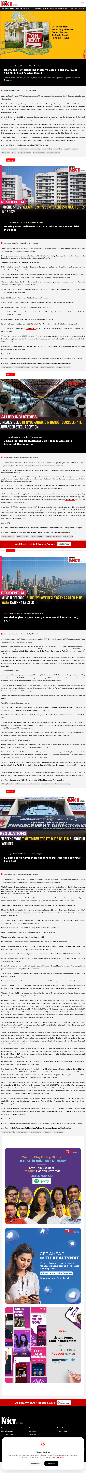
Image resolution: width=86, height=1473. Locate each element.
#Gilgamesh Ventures (53, 153)
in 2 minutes (26, 613)
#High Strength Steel (22, 536)
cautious (36, 282)
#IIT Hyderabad (68, 536)
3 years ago (24, 66)
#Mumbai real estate (33, 784)
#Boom (4, 149)
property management (21, 133)
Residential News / (15, 223)
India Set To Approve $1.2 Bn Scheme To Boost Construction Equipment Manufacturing (40, 363)
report (38, 920)
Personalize (35, 1463)
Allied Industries (9, 457)
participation (79, 688)
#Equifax (75, 149)
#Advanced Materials (8, 536)
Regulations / (13, 854)
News (31, 1428)
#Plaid (14, 153)
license (37, 1098)
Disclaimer (33, 1434)
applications (70, 499)
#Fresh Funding (47, 149)
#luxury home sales (47, 784)
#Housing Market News (47, 367)
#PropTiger (35, 367)
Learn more (60, 1457)
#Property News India (8, 1132)
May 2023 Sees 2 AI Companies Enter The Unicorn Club (28, 145)
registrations (66, 744)
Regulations (8, 874)
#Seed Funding (13, 149)
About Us (60, 1428)
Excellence (54, 470)
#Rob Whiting (58, 149)
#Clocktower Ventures (24, 153)
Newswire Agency (37, 223)
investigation (59, 887)
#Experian (67, 149)
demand (77, 256)
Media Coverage (7, 1431)
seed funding (47, 104)
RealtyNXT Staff (35, 66)
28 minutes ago (23, 854)
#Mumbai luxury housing (62, 784)
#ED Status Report (35, 1132)
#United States (23, 149)
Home (3, 1428)
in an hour (25, 437)
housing (33, 267)
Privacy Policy (62, 1431)
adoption (37, 494)
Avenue (57, 898)
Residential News (10, 243)
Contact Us (33, 1431)
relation (51, 954)
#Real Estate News (7, 367)
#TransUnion (6, 153)
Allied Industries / (15, 437)
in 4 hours (25, 223)
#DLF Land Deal (58, 1132)
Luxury (4, 722)
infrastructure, (33, 510)
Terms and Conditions (9, 1434)
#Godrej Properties (7, 784)
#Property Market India (63, 367)
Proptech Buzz (9, 91)
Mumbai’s (30, 772)
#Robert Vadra (47, 1132)
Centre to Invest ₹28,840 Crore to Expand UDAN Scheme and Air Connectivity (37, 780)
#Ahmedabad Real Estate (22, 367)
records (4, 653)
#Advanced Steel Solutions (53, 536)
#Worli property (20, 784)
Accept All (51, 1463)
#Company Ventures (39, 153)
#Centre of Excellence (37, 536)
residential (31, 328)
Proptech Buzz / (14, 66)
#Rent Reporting (35, 149)
